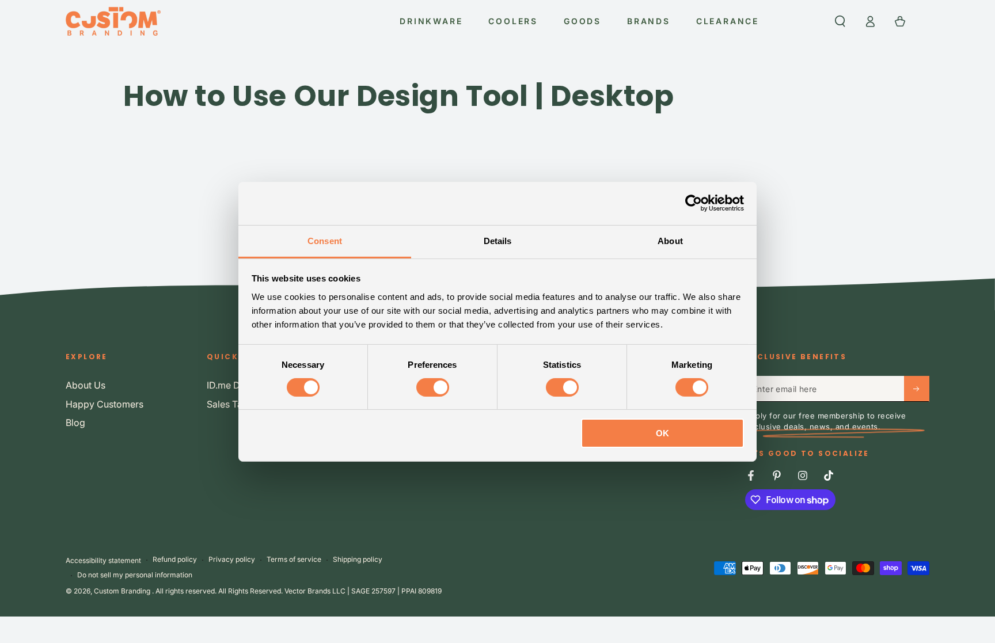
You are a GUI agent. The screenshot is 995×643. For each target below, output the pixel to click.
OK (662, 433)
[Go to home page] (113, 21)
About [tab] (670, 240)
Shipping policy (357, 559)
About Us (85, 385)
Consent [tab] (324, 240)
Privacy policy (231, 559)
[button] (840, 21)
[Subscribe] (916, 388)
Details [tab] (498, 240)
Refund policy (175, 559)
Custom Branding (123, 591)
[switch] (432, 387)
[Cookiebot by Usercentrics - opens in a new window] (693, 203)
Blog (75, 422)
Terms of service (294, 559)
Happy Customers (104, 404)
